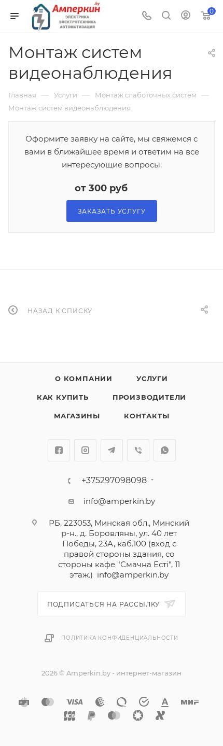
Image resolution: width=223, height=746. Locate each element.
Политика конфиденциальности (119, 638)
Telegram (112, 450)
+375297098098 (114, 480)
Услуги (152, 378)
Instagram (85, 450)
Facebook (59, 450)
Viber (138, 450)
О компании (84, 378)
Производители (149, 397)
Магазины (77, 416)
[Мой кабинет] (185, 16)
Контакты (146, 416)
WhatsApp (165, 450)
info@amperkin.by (119, 501)
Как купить (63, 397)
